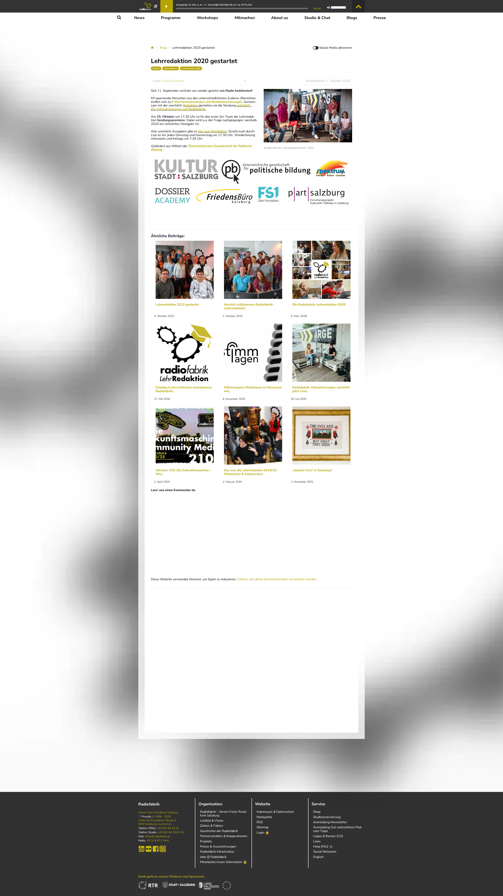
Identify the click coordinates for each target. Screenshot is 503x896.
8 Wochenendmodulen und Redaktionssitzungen (206, 102)
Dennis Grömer (173, 81)
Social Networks (324, 851)
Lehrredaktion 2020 (191, 68)
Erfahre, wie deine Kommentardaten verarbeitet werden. (277, 579)
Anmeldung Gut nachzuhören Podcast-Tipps (337, 829)
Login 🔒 (263, 832)
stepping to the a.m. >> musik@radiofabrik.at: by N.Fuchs (214, 4)
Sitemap (262, 827)
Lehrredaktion (170, 68)
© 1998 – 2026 (161, 816)
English (318, 857)
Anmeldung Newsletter (330, 822)
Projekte (206, 841)
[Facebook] (155, 849)
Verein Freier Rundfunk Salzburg (158, 812)
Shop (316, 812)
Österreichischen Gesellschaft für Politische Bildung (201, 148)
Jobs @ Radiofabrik (213, 857)
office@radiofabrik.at (157, 836)
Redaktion (190, 105)
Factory (156, 68)
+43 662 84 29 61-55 (171, 832)
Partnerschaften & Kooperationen (223, 836)
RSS (260, 822)
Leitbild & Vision (211, 820)
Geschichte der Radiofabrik (219, 831)
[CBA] (141, 849)
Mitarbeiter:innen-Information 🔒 (223, 862)
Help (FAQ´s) (322, 846)
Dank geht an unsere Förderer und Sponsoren (171, 876)
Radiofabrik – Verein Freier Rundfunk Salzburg (223, 813)
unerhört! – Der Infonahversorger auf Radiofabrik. (201, 107)
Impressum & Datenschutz (275, 812)
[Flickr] (148, 849)
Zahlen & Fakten (211, 826)
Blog (163, 48)
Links (317, 841)
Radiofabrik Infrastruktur (217, 851)
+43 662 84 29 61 (168, 828)
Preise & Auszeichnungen (218, 846)
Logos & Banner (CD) (328, 836)
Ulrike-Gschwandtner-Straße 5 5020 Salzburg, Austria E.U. (157, 822)
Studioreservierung (327, 817)
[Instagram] (163, 849)
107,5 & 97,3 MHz (158, 840)
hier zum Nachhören (212, 131)
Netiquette (264, 817)
